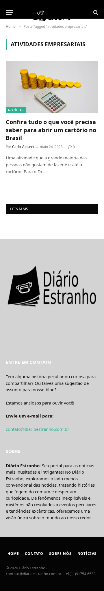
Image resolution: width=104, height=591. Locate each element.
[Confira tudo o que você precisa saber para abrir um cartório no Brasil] (52, 87)
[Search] (95, 12)
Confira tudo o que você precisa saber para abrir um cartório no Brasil (51, 129)
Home (13, 553)
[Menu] (9, 12)
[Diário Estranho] (52, 12)
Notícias (16, 110)
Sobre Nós (60, 553)
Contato (34, 553)
